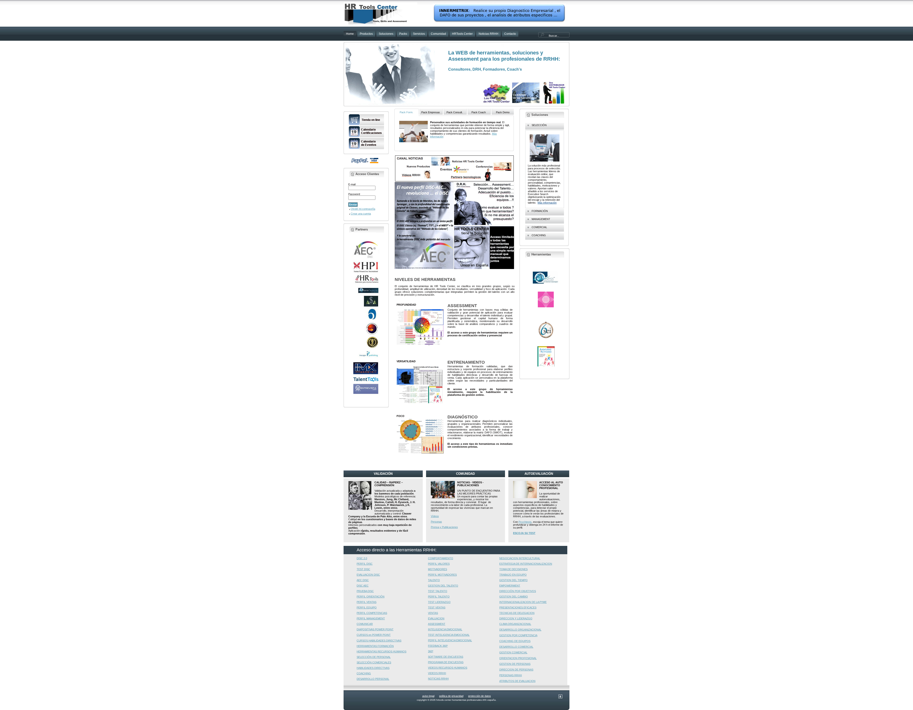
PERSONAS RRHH (510, 675)
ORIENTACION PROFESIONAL (518, 658)
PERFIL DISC (365, 563)
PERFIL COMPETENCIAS (372, 613)
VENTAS (433, 613)
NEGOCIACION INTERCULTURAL (519, 558)
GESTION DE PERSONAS (514, 663)
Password (354, 194)
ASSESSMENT (436, 623)
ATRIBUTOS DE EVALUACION (517, 681)
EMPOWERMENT (509, 585)
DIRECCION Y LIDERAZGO (515, 618)
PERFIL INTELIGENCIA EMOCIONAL (450, 640)
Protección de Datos (479, 696)
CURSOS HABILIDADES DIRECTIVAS (379, 640)
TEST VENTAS (436, 607)
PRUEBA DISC (365, 591)
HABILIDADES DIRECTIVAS (373, 667)
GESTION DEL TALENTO (443, 585)
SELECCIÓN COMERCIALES (374, 662)
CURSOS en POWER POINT (374, 634)
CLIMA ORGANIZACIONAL (515, 623)
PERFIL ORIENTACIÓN (370, 596)
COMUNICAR (365, 623)
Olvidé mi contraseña (363, 208)
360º (430, 651)
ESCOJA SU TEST (524, 533)
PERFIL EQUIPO (367, 607)
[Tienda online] (366, 124)
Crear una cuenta (361, 213)
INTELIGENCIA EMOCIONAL (445, 629)
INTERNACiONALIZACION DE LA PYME (523, 602)
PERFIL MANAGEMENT (371, 618)
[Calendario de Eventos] (366, 148)
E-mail (351, 184)
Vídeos (435, 516)
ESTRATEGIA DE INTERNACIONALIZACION (525, 563)
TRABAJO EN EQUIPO (513, 574)
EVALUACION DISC (368, 574)
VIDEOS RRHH (437, 673)
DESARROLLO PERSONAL (373, 678)
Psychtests (525, 521)
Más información (547, 202)
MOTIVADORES (437, 569)
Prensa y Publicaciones (444, 527)
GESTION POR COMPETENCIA (518, 635)
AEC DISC (363, 580)
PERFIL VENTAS (366, 602)
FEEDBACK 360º (438, 645)
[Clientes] (525, 103)
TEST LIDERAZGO (439, 602)
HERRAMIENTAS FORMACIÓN (375, 646)
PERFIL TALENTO (439, 596)
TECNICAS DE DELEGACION (516, 613)
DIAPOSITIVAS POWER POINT (375, 629)
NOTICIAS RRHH (438, 678)
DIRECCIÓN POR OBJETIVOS (517, 591)
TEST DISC (363, 569)
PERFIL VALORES (439, 563)
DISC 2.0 (362, 558)
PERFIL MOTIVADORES (442, 574)
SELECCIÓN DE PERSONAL (374, 657)
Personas (436, 521)
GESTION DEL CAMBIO (513, 596)
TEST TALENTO (437, 591)
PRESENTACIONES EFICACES (517, 607)
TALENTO (434, 580)
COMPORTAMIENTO (440, 558)
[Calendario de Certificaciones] (366, 136)
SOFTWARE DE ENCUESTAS (445, 656)
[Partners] (496, 102)
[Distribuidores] (554, 103)
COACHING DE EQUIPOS (514, 641)
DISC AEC (363, 585)
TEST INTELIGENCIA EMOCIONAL (449, 634)
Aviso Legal (428, 696)
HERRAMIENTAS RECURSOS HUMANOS (381, 651)
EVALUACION (436, 618)
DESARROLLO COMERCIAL (516, 646)
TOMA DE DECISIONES (513, 569)
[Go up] (560, 697)
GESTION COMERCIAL (513, 652)
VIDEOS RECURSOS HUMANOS (447, 667)
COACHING (364, 673)
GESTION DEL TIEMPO (513, 580)
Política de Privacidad (451, 696)
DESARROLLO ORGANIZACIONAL (520, 629)
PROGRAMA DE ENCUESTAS (445, 662)
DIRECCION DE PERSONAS (516, 669)
